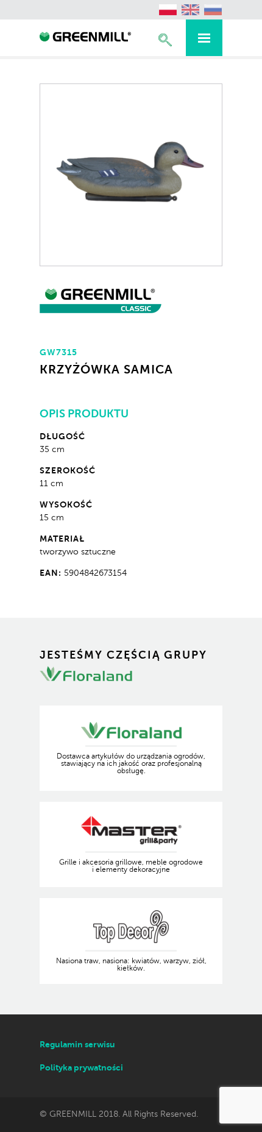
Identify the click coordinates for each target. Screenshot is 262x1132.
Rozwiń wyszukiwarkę (165, 40)
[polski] (168, 9)
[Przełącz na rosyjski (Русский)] (213, 9)
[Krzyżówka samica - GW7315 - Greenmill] (85, 38)
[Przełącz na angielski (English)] (191, 9)
